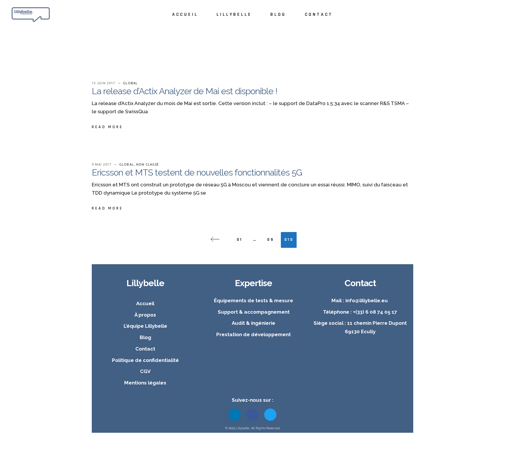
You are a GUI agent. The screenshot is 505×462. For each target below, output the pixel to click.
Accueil (145, 303)
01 (240, 239)
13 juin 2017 (104, 83)
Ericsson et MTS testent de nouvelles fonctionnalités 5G (197, 172)
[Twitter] (270, 414)
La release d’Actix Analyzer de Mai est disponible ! (184, 91)
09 (270, 239)
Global (130, 83)
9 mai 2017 (102, 164)
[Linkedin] (235, 414)
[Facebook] (252, 414)
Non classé (147, 164)
